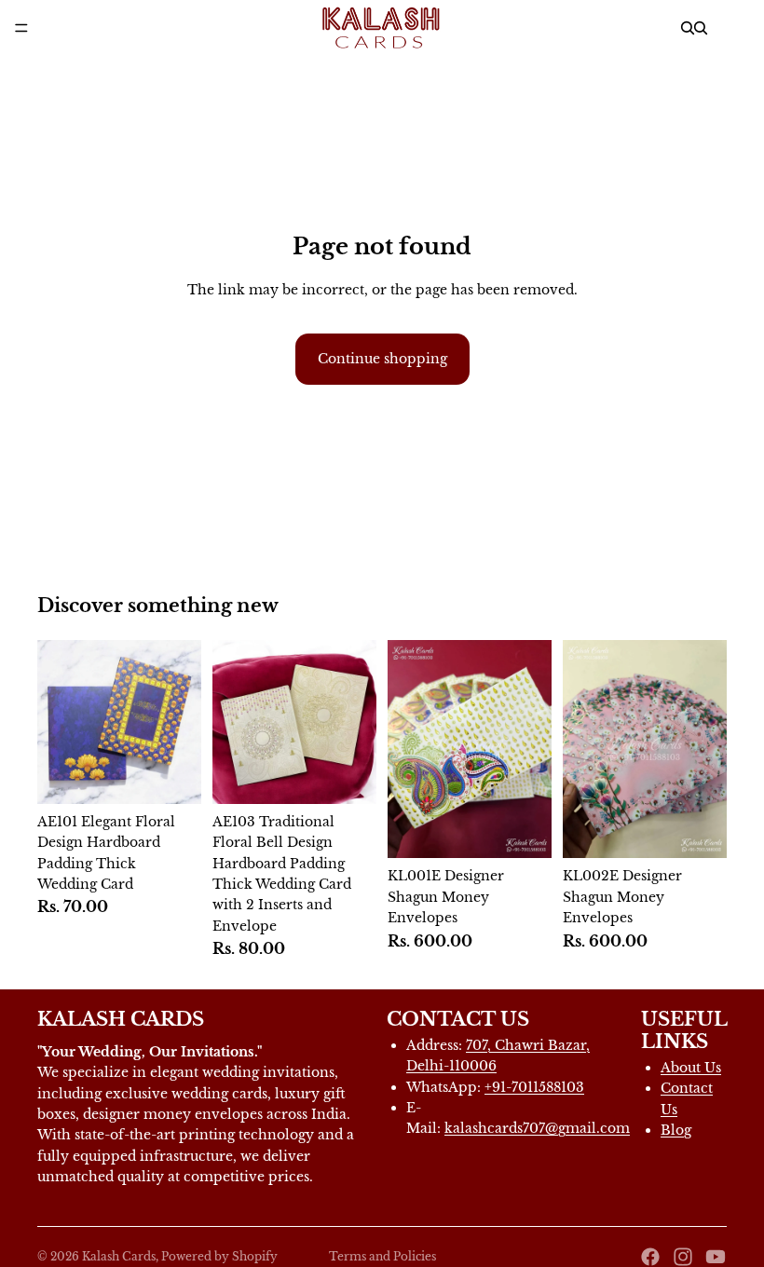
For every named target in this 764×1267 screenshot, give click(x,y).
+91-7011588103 (534, 1087)
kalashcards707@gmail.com (537, 1128)
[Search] (687, 27)
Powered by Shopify (219, 1256)
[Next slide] (531, 749)
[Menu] (21, 28)
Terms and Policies (382, 1256)
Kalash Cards (119, 1256)
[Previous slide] (408, 749)
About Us (691, 1067)
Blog (676, 1130)
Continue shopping (382, 358)
